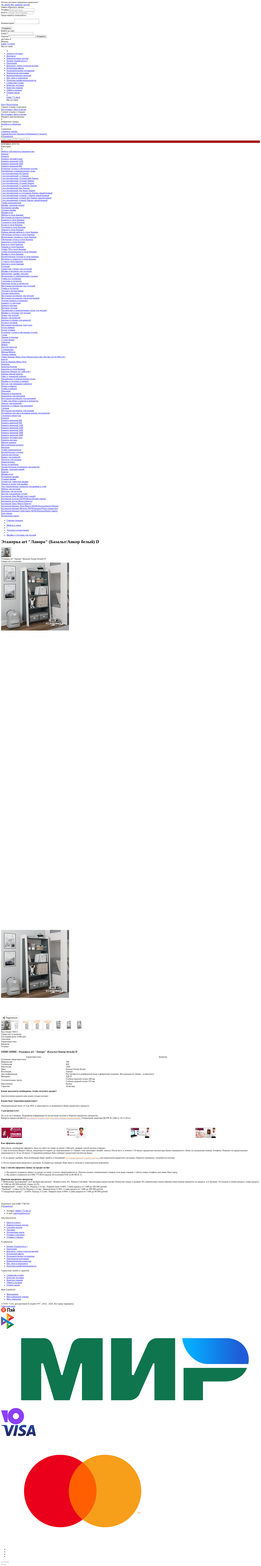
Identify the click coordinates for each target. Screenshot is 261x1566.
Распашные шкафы (10, 207)
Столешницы (7, 349)
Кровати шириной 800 (11, 166)
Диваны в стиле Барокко (12, 247)
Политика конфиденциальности (21, 80)
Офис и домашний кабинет (13, 376)
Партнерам (12, 63)
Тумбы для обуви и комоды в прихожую (19, 401)
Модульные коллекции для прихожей (18, 398)
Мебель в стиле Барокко (12, 215)
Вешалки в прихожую (11, 393)
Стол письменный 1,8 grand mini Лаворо (19, 178)
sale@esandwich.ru (21, 1213)
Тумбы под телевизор (11, 278)
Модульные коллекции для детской (17, 296)
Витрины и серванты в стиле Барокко (18, 259)
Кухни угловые (8, 330)
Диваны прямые (8, 354)
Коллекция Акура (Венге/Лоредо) (16, 501)
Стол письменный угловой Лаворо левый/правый (24, 200)
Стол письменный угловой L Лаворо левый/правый (25, 195)
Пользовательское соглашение (21, 70)
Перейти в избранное (11, 124)
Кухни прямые (8, 327)
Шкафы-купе (7, 212)
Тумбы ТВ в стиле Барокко (13, 249)
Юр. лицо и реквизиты (17, 78)
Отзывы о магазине (16, 1235)
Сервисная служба (15, 83)
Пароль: (5, 36)
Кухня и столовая (9, 322)
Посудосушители (9, 347)
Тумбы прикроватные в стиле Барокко (19, 252)
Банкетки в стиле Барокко (13, 242)
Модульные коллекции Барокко (15, 217)
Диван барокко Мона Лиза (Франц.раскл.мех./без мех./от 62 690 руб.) (33, 357)
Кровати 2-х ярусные (11, 303)
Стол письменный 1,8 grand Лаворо (17, 181)
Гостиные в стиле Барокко (13, 227)
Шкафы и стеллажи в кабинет (15, 381)
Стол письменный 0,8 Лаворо (15, 173)
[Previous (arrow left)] (2, 1564)
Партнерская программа (18, 73)
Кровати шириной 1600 (12, 163)
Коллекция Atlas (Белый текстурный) (18, 496)
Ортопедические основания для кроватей (20, 467)
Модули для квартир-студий (14, 494)
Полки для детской (10, 315)
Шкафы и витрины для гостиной (16, 271)
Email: (4, 33)
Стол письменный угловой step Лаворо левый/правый (26, 198)
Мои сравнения (14, 1299)
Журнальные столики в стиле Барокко (18, 237)
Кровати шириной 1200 (12, 161)
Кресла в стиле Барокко (12, 244)
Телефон (5, 10)
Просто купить (13, 1222)
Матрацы (5, 447)
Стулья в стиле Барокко (12, 261)
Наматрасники (8, 462)
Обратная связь (8, 1306)
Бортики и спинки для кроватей (16, 320)
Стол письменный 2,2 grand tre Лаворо (19, 185)
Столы (4, 335)
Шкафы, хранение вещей (12, 205)
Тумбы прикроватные (11, 203)
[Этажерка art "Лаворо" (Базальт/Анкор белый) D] (35, 997)
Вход (3, 104)
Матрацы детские (9, 308)
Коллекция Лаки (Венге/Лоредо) (16, 503)
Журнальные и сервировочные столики (19, 276)
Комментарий (7, 23)
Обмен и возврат (14, 90)
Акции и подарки (15, 53)
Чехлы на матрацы (9, 464)
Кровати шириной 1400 (12, 428)
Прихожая (5, 391)
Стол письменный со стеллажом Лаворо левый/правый (26, 193)
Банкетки (5, 364)
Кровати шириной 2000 (12, 435)
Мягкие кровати (8, 442)
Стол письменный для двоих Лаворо (18, 190)
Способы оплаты (14, 1227)
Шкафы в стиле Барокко (12, 254)
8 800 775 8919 (8, 44)
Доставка (11, 1230)
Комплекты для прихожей (13, 396)
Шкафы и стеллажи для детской (16, 313)
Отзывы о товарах (15, 1237)
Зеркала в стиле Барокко (12, 230)
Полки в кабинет (9, 386)
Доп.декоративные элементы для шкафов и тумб (23, 486)
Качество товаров (15, 88)
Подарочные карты (10, 516)
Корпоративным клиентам (19, 75)
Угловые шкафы (8, 210)
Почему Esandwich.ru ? (17, 61)
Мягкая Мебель (8, 352)
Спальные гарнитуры (11, 415)
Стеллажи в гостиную (11, 281)
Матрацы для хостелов (11, 491)
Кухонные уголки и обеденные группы (19, 168)
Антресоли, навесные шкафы (14, 481)
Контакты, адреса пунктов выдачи (22, 66)
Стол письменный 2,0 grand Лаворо (17, 183)
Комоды (5, 154)
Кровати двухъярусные (11, 159)
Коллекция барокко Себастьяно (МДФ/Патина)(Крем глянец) (29, 511)
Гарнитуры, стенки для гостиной (16, 269)
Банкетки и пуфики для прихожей (17, 406)
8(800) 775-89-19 (23, 1211)
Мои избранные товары (18, 1297)
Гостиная (5, 266)
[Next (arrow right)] (5, 1564)
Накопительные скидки (17, 58)
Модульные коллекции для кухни (16, 325)
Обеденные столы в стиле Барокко (17, 239)
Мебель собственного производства (17, 151)
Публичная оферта (15, 68)
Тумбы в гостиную (10, 288)
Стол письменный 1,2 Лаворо (15, 176)
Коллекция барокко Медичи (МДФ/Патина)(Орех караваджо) (29, 508)
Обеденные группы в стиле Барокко (18, 234)
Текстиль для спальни (11, 459)
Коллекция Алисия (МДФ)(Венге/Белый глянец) (23, 499)
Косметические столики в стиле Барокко (20, 256)
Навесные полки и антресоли (14, 283)
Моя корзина (12, 1294)
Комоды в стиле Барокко (12, 264)
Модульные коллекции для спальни (17, 410)
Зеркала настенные (10, 454)
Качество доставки (15, 85)
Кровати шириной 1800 (12, 432)
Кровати (5, 156)
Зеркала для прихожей (11, 403)
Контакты (11, 56)
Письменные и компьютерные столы (18, 171)
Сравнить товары (9, 131)
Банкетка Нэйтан (9, 366)
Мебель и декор (14, 525)
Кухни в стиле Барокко (11, 225)
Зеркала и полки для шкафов (14, 484)
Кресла (4, 359)
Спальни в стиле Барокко (13, 222)
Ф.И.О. (4, 12)
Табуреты (5, 342)
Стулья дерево (7, 340)
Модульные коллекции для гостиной (18, 286)
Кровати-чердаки (9, 305)
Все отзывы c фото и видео (13, 114)
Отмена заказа (13, 92)
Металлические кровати (12, 445)
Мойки (4, 344)
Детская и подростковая (12, 291)
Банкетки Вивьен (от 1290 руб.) (15, 371)
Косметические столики (12, 452)
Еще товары (6, 513)
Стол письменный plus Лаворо (15, 188)
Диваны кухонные (9, 337)
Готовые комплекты (10, 293)
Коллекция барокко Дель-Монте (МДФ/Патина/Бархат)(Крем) (29, 506)
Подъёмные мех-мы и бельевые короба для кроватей (25, 413)
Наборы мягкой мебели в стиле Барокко (19, 232)
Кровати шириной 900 (11, 423)
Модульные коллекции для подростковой (20, 298)
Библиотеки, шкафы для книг (15, 274)
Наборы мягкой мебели (12, 374)
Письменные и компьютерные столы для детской (24, 310)
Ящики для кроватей (10, 318)
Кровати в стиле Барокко (12, 220)
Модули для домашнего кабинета (16, 384)
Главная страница (15, 520)
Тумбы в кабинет (9, 388)
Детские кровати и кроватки (14, 300)
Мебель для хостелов (10, 489)
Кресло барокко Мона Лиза (13, 362)
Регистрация (12, 104)
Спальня (5, 408)
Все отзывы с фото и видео (13, 109)
